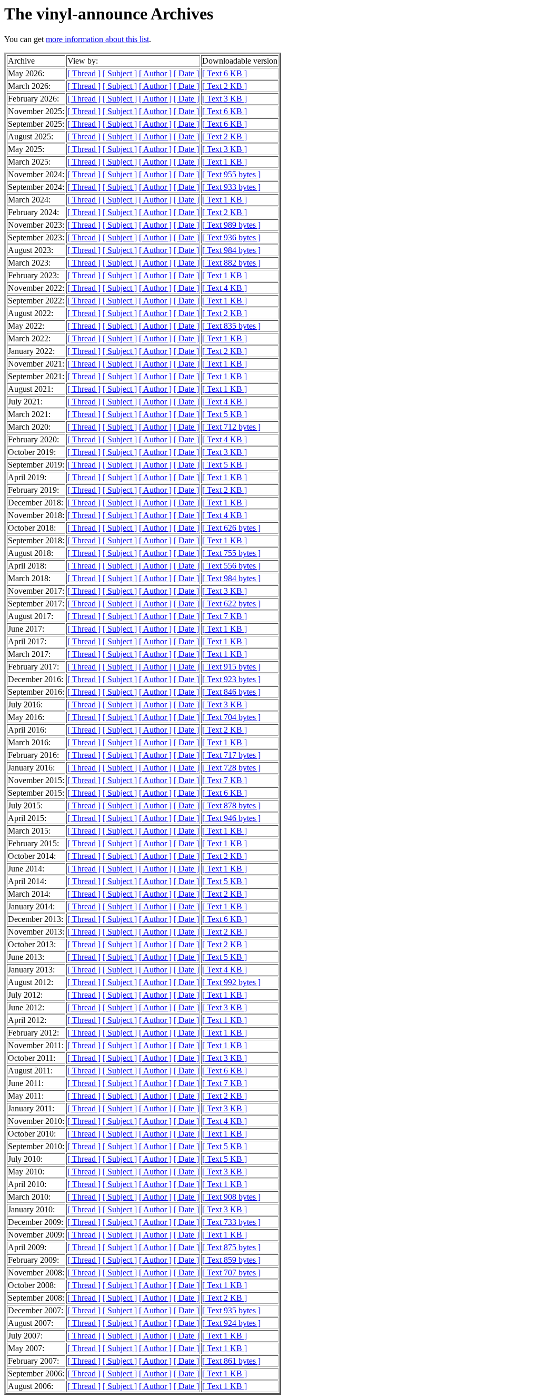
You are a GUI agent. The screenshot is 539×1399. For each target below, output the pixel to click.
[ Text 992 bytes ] (231, 982)
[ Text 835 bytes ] (231, 325)
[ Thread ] (84, 73)
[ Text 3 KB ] (224, 98)
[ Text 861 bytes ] (231, 1360)
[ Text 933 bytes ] (231, 187)
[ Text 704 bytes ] (231, 717)
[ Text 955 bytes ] (231, 174)
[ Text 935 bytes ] (231, 1310)
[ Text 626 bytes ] (231, 527)
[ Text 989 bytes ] (231, 224)
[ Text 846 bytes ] (231, 691)
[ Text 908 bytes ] (231, 1196)
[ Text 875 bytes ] (231, 1247)
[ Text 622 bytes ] (231, 603)
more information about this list (97, 39)
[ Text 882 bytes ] (231, 262)
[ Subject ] (120, 73)
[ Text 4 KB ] (224, 287)
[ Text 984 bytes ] (231, 250)
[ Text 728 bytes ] (231, 767)
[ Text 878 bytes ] (231, 805)
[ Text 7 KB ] (224, 616)
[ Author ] (155, 73)
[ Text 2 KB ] (224, 86)
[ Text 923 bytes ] (231, 679)
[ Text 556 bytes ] (231, 565)
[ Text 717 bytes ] (231, 755)
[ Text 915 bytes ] (231, 666)
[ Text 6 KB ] (224, 73)
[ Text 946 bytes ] (231, 818)
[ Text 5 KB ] (224, 414)
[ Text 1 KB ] (224, 161)
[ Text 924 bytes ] (231, 1323)
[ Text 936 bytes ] (231, 237)
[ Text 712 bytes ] (231, 426)
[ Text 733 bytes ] (231, 1222)
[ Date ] (186, 73)
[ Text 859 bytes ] (231, 1259)
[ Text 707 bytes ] (231, 1272)
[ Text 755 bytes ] (231, 553)
